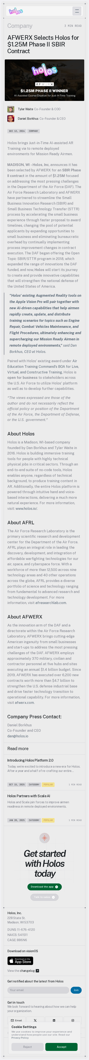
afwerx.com (24, 703)
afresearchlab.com (50, 603)
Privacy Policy (19, 1037)
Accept (61, 1046)
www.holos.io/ (26, 509)
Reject (27, 1046)
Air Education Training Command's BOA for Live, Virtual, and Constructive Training (43, 366)
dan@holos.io (17, 736)
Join (76, 990)
